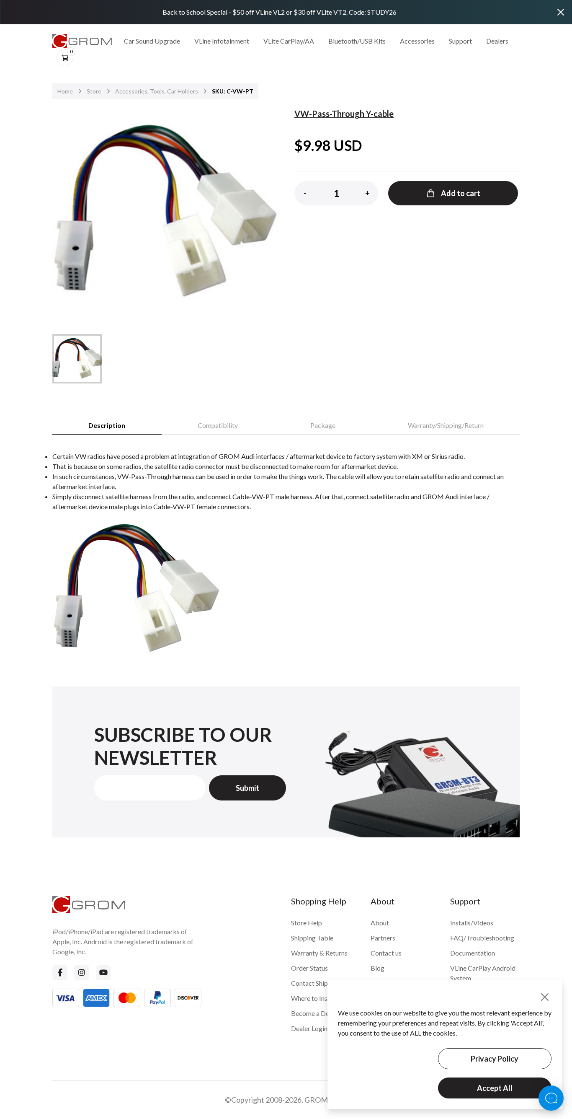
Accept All (495, 1088)
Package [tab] (322, 425)
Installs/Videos (471, 923)
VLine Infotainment (221, 41)
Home (65, 91)
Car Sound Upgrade (152, 41)
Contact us (386, 953)
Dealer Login (309, 1028)
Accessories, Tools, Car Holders (156, 91)
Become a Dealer (315, 1013)
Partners (383, 938)
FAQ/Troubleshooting (482, 938)
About (380, 923)
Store (94, 91)
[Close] (561, 12)
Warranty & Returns (319, 953)
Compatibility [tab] (218, 425)
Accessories (417, 41)
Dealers (497, 41)
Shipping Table (312, 938)
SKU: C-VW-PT (232, 91)
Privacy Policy (494, 1058)
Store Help (306, 923)
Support (460, 41)
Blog (377, 968)
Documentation (472, 953)
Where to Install (314, 998)
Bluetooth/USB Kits (357, 41)
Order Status (309, 968)
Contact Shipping (315, 983)
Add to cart (460, 193)
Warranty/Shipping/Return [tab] (446, 425)
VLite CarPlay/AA (288, 41)
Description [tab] (106, 425)
